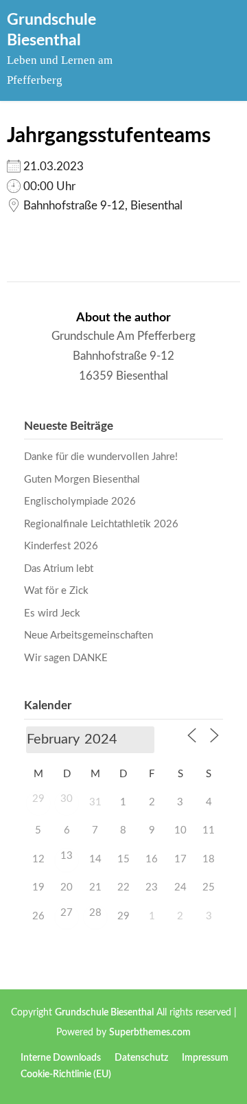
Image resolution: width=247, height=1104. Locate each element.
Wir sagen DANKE (66, 658)
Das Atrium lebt (58, 569)
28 (95, 913)
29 (38, 799)
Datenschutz (141, 1058)
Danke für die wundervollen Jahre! (101, 457)
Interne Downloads (61, 1058)
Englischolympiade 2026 (80, 501)
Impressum (205, 1058)
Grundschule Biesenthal (104, 1012)
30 (66, 799)
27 (66, 913)
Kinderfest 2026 (61, 546)
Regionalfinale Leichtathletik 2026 (101, 524)
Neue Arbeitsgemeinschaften (88, 635)
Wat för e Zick (56, 591)
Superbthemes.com (150, 1032)
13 (66, 856)
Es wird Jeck (52, 613)
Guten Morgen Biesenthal (82, 479)
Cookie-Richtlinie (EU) (66, 1074)
